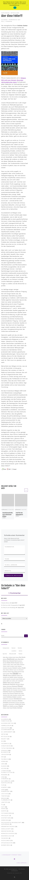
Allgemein (4, 719)
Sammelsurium (6, 725)
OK (15, 7)
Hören (3, 761)
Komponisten (6, 648)
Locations (14, 651)
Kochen (3, 768)
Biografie (4, 752)
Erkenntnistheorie (8, 826)
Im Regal (4, 750)
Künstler (20, 648)
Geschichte (5, 728)
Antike (3, 734)
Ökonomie (4, 838)
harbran (5, 19)
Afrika (3, 808)
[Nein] (27, 5)
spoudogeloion (6, 843)
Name (7, 559)
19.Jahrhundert (6, 729)
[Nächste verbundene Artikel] (26, 490)
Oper (3, 777)
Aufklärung (5, 824)
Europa (3, 811)
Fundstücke (5, 721)
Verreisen (4, 820)
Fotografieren (6, 813)
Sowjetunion (6, 746)
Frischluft (5, 815)
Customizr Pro (18, 873)
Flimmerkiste (5, 800)
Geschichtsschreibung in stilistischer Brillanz (7, 514)
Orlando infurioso (5, 603)
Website (8, 570)
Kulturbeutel (6, 781)
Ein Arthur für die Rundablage (8, 607)
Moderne (4, 774)
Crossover (5, 754)
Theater (4, 796)
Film (2, 785)
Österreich (5, 743)
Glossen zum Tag (7, 723)
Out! (2, 807)
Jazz (2, 764)
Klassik (3, 766)
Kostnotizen (5, 818)
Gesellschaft (6, 829)
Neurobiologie (6, 836)
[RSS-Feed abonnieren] (1, 624)
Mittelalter (5, 736)
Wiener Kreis (5, 845)
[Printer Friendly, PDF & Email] (9, 469)
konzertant (5, 791)
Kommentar (9, 546)
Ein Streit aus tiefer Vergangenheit (9, 605)
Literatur (4, 770)
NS (2, 741)
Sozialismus (5, 840)
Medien (3, 798)
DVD (2, 757)
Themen (20, 653)
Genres (20, 651)
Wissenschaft (12, 653)
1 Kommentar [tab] (14, 593)
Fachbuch (4, 759)
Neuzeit (4, 739)
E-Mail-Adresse (11, 564)
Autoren (13, 648)
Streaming (5, 778)
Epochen (5, 653)
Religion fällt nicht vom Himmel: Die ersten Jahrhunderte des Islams (13, 80)
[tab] (6, 648)
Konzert (4, 787)
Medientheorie (6, 831)
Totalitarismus (6, 748)
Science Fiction (6, 772)
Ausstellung (5, 782)
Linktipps (4, 802)
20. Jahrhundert (6, 732)
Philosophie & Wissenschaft (11, 822)
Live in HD (4, 793)
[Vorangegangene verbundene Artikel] (22, 490)
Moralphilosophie (7, 833)
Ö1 (2, 804)
